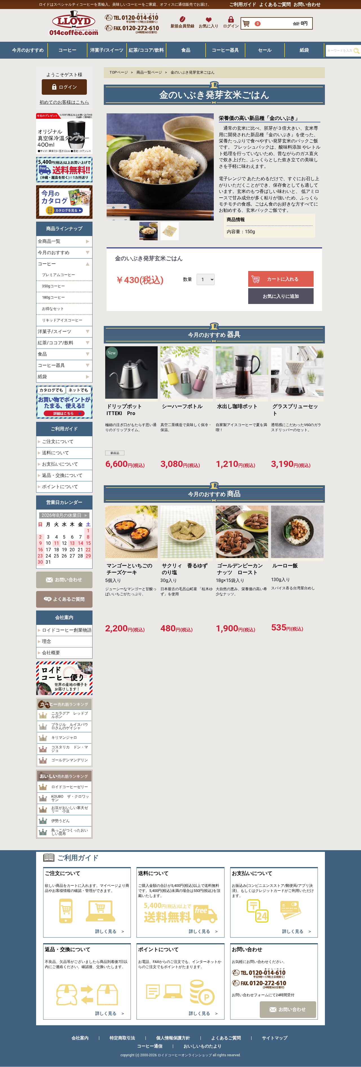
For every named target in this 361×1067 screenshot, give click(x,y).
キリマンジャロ (64, 738)
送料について (55, 452)
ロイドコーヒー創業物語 (67, 630)
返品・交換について (62, 475)
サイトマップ (274, 1038)
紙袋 (304, 50)
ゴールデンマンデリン (69, 760)
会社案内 (80, 1038)
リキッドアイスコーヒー (62, 320)
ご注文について (58, 441)
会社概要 (51, 652)
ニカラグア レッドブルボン (69, 715)
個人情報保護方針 (173, 1038)
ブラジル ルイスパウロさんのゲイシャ (69, 726)
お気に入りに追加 (281, 296)
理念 (46, 641)
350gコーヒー (53, 286)
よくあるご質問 (275, 4)
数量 (187, 279)
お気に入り (209, 26)
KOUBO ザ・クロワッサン (70, 798)
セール (265, 50)
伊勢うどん (60, 821)
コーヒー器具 (225, 50)
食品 (185, 50)
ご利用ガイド (242, 4)
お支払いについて (60, 464)
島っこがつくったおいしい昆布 (69, 832)
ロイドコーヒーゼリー (69, 787)
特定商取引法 (122, 1038)
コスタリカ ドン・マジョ (69, 749)
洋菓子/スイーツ (107, 50)
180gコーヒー (53, 298)
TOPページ (118, 72)
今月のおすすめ (28, 50)
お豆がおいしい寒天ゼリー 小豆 (69, 809)
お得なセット (53, 309)
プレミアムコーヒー (58, 275)
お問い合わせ (307, 4)
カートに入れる (283, 279)
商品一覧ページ (149, 72)
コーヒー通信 (149, 1046)
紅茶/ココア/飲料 (146, 50)
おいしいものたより (203, 1046)
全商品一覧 (49, 241)
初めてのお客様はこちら (64, 102)
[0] (247, 24)
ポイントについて (60, 486)
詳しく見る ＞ (110, 931)
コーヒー (67, 50)
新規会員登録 (182, 26)
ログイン (231, 26)
